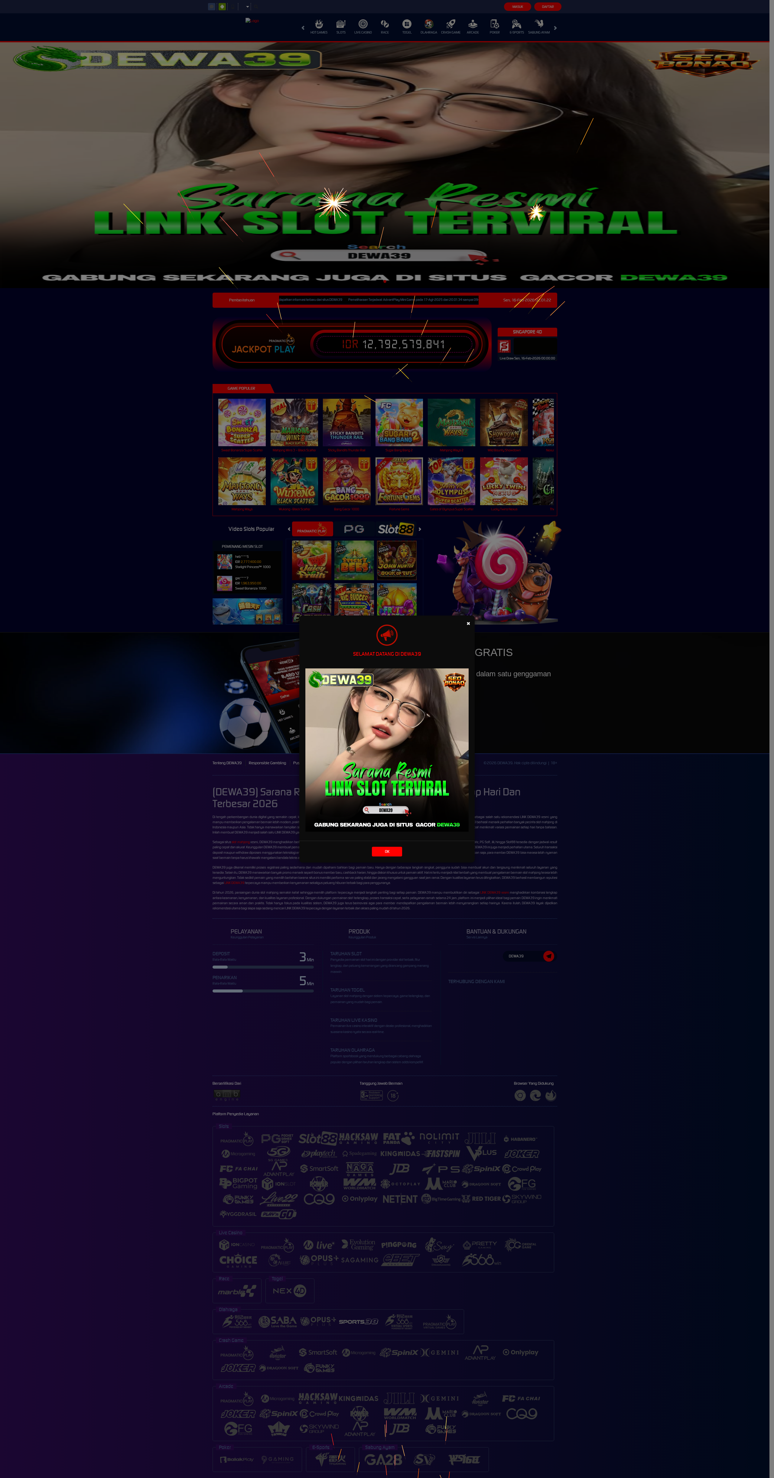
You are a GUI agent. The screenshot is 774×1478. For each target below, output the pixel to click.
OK (387, 851)
